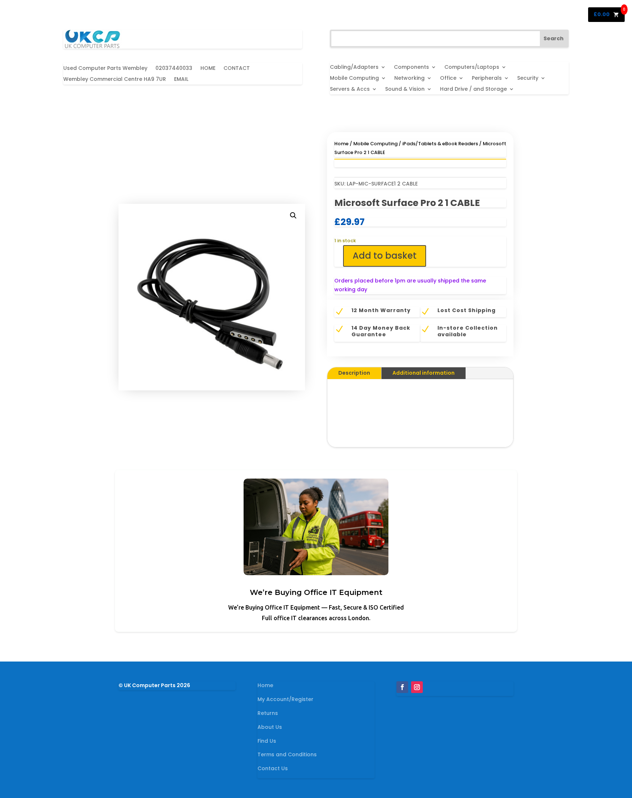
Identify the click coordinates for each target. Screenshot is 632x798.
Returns (267, 713)
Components (411, 67)
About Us (269, 727)
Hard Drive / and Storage (473, 89)
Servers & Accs (350, 89)
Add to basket (385, 256)
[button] (293, 215)
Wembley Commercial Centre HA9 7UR (114, 79)
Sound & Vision (405, 89)
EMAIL (181, 79)
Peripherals (487, 78)
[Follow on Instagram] (417, 687)
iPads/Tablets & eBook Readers (440, 143)
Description (354, 372)
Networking (409, 78)
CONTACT (236, 68)
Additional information (423, 372)
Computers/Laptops (471, 67)
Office (448, 78)
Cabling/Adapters (354, 67)
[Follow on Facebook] (402, 687)
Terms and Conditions (287, 754)
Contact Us (272, 768)
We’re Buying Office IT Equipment (316, 592)
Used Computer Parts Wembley (105, 68)
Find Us (266, 741)
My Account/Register (285, 699)
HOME (207, 68)
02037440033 (173, 68)
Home (341, 143)
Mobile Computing (354, 78)
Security (527, 78)
